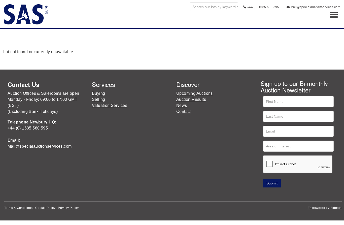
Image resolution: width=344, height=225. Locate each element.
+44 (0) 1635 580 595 (262, 7)
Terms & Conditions (18, 208)
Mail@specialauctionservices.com (315, 7)
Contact (183, 111)
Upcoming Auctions (194, 93)
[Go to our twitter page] (276, 194)
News (181, 105)
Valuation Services (109, 105)
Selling (98, 99)
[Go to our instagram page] (297, 194)
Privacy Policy (68, 208)
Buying (98, 93)
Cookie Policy (45, 208)
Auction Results (191, 99)
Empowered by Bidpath (325, 208)
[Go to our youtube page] (286, 194)
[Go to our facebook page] (265, 194)
